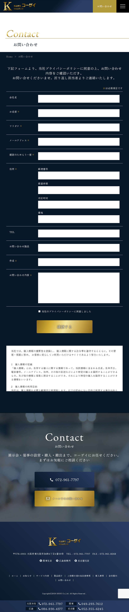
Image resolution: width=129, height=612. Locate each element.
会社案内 (113, 576)
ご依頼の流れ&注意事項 (79, 576)
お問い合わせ (64, 580)
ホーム (15, 576)
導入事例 (99, 576)
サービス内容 (42, 576)
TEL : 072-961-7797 (78, 553)
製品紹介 (58, 576)
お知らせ (27, 576)
